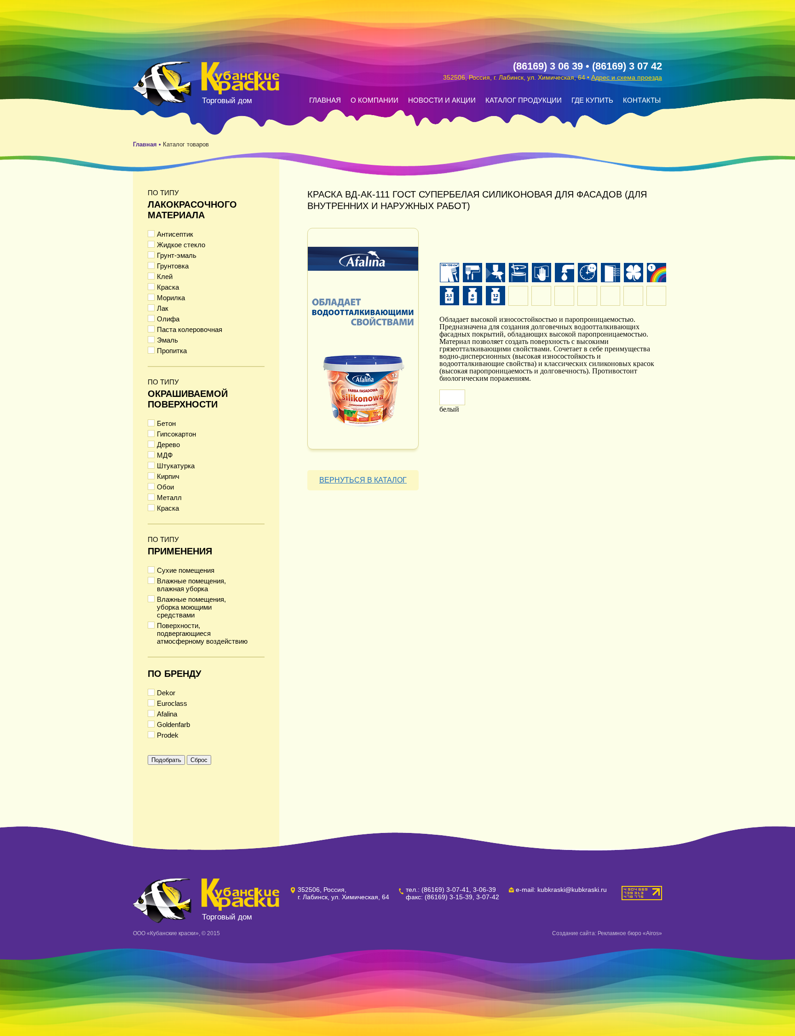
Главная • (148, 144)
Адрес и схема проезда (626, 77)
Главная (325, 100)
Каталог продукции (523, 100)
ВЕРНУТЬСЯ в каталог (363, 480)
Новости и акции (442, 100)
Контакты (642, 100)
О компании (374, 100)
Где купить (592, 100)
